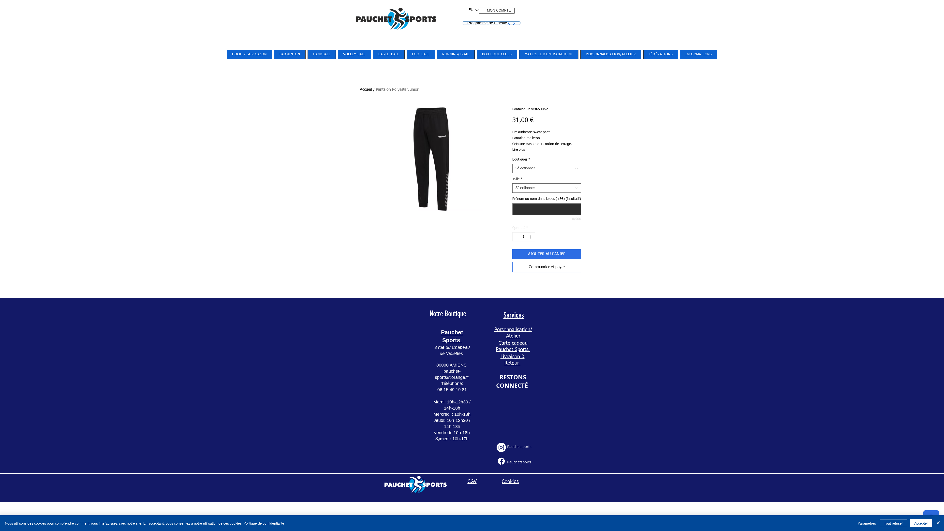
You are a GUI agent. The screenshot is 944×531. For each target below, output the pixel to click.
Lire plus (518, 149)
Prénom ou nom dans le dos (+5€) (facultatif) (546, 199)
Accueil (366, 90)
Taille (517, 179)
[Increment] (531, 237)
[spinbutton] (523, 237)
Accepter (921, 523)
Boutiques (521, 159)
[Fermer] (938, 523)
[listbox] (473, 10)
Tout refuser (893, 523)
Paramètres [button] (867, 523)
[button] (472, 10)
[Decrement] (516, 237)
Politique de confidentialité (264, 523)
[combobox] (546, 168)
